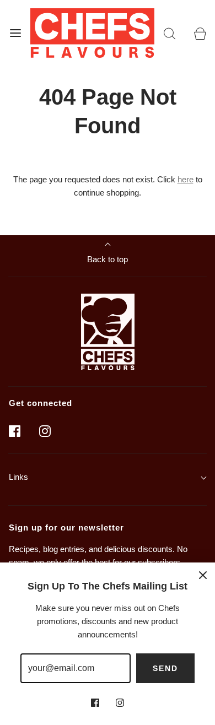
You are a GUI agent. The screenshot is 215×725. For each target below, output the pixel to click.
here (186, 179)
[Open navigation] (15, 33)
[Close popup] (203, 574)
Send (165, 668)
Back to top (107, 259)
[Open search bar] (169, 33)
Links (18, 476)
